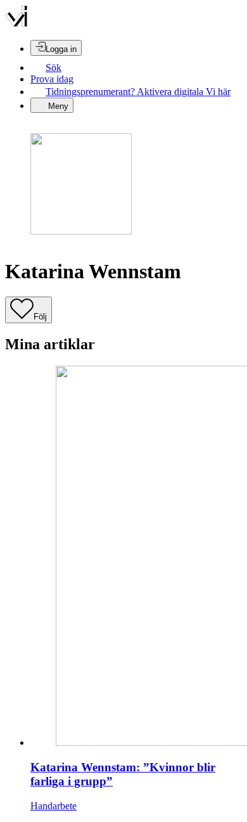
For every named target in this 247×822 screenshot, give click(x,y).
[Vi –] (16, 23)
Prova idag (51, 79)
